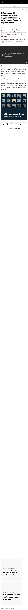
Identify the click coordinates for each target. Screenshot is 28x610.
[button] (25, 2)
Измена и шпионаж (23, 6)
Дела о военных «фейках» (12, 6)
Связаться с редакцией (14, 128)
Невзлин (3, 6)
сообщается (4, 34)
